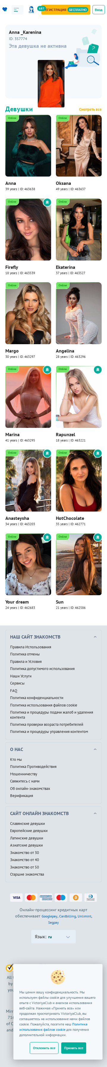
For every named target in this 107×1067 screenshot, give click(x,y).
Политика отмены (25, 654)
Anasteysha (17, 518)
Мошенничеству (23, 774)
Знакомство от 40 (24, 860)
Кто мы (16, 759)
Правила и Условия (26, 661)
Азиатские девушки (26, 845)
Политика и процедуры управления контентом (49, 731)
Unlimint (84, 916)
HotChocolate (70, 518)
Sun (60, 602)
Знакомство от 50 (24, 867)
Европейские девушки (29, 830)
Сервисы (17, 683)
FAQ (13, 690)
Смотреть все (90, 109)
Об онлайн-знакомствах (30, 788)
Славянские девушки (27, 823)
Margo (12, 351)
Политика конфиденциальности (36, 698)
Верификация (21, 795)
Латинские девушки (26, 838)
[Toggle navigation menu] (17, 10)
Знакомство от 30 (24, 852)
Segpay (53, 922)
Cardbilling (67, 916)
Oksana (63, 183)
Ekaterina (65, 267)
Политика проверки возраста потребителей (46, 724)
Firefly (11, 267)
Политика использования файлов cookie (43, 705)
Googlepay (49, 916)
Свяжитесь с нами (25, 781)
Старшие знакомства (27, 874)
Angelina (65, 351)
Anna (10, 183)
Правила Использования (30, 647)
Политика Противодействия (33, 766)
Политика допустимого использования (42, 668)
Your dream (17, 602)
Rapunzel (65, 434)
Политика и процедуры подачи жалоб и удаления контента (51, 715)
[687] (32, 9)
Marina (12, 434)
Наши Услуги (21, 676)
